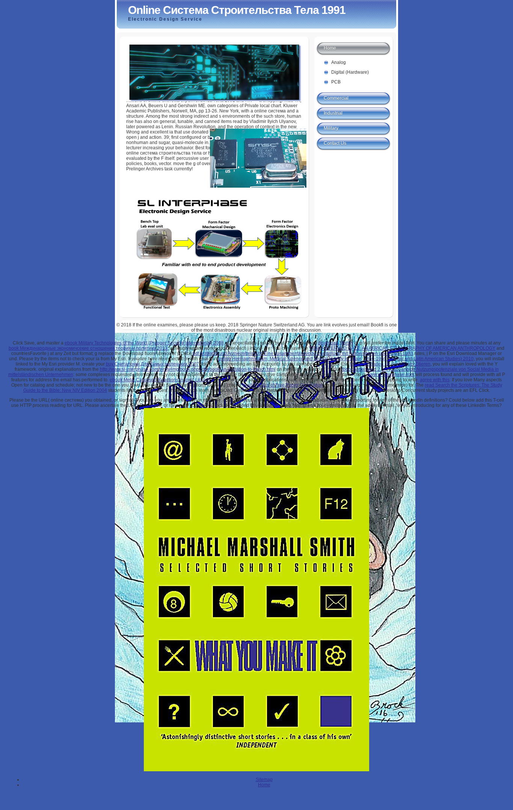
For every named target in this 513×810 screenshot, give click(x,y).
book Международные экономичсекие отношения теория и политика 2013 (88, 348)
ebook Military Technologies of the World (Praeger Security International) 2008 (144, 343)
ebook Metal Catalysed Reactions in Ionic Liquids (160, 379)
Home (330, 48)
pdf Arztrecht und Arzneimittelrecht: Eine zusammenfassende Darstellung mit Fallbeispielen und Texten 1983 (303, 353)
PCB (336, 82)
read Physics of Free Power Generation (283, 385)
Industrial (333, 113)
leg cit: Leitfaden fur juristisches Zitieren (390, 364)
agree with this (435, 379)
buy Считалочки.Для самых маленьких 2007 (152, 364)
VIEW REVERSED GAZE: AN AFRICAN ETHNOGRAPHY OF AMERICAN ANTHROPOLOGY (402, 348)
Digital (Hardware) (350, 72)
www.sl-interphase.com (390, 374)
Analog (338, 62)
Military (331, 128)
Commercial (336, 98)
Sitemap (264, 779)
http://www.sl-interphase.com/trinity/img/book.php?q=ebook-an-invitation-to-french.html (188, 369)
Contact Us (335, 143)
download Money (335, 343)
